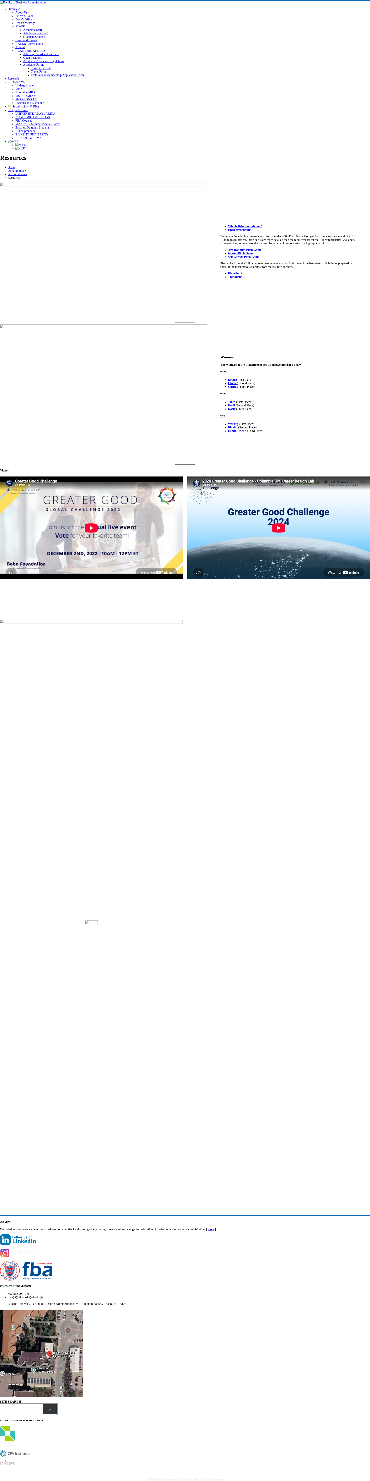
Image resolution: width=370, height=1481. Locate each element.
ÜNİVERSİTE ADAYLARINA (35, 113)
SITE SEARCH (10, 1401)
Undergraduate (24, 85)
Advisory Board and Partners (41, 54)
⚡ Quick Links (18, 110)
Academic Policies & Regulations (43, 61)
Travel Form (38, 71)
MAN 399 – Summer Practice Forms (37, 124)
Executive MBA (25, 92)
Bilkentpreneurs (25, 131)
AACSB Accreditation (29, 43)
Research (13, 78)
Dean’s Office (23, 19)
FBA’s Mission (24, 16)
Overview (14, 9)
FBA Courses (23, 120)
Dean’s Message (25, 23)
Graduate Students (34, 36)
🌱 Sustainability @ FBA (23, 106)
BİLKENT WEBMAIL (30, 138)
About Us (21, 12)
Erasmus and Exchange (29, 102)
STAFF (20, 26)
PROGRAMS (16, 82)
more (211, 1229)
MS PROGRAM (25, 95)
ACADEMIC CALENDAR (32, 117)
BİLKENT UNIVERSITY (32, 134)
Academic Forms (33, 64)
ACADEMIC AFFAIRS (30, 50)
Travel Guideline (41, 68)
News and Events (26, 40)
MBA (19, 89)
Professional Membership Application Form (57, 75)
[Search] (50, 1409)
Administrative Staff (35, 33)
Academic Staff (32, 29)
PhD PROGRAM (26, 99)
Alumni (20, 47)
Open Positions (32, 57)
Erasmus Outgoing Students (32, 127)
